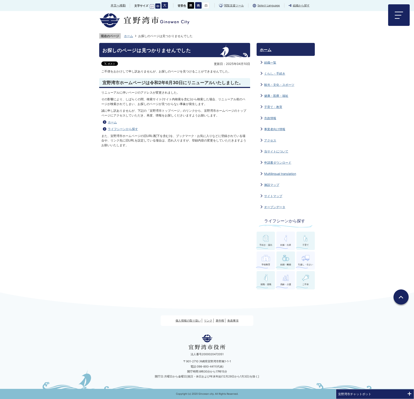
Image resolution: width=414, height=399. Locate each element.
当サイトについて (276, 151)
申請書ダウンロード (277, 162)
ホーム (128, 36)
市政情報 (270, 118)
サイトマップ (273, 196)
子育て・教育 (273, 107)
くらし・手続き (274, 73)
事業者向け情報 (274, 129)
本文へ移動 (118, 5)
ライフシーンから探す (123, 129)
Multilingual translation (280, 174)
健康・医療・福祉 (276, 95)
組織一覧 (270, 62)
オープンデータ (274, 207)
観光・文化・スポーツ (279, 84)
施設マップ (271, 185)
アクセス (270, 140)
